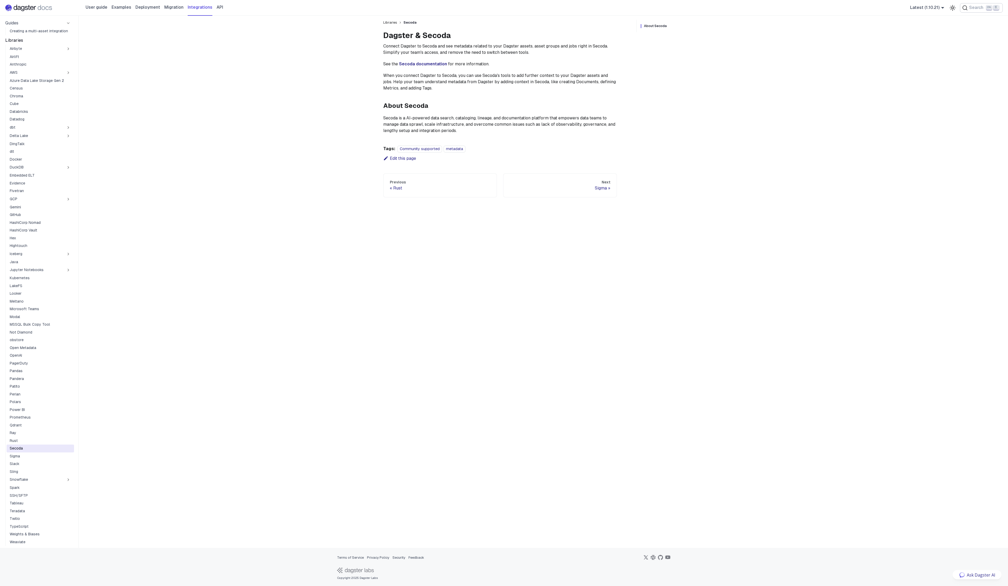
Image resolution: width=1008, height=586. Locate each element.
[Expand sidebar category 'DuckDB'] (68, 167)
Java (14, 262)
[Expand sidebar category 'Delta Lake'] (68, 136)
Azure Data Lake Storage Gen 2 (37, 80)
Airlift (14, 57)
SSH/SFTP (19, 495)
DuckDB (17, 167)
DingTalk (17, 144)
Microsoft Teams (24, 309)
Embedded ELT (22, 175)
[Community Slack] (653, 559)
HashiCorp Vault (23, 230)
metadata (454, 149)
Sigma (15, 456)
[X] (646, 559)
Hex (13, 238)
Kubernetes (20, 278)
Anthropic (18, 64)
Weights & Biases (25, 534)
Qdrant (16, 425)
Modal (15, 317)
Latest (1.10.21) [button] (925, 7)
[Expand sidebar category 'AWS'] (68, 72)
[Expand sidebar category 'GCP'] (68, 199)
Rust (14, 441)
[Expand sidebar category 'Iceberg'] (68, 254)
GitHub (15, 215)
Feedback (416, 557)
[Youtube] (668, 559)
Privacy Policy (378, 557)
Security (398, 557)
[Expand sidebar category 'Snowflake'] (68, 480)
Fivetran (17, 191)
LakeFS (16, 286)
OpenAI (16, 355)
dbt (12, 127)
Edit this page (403, 158)
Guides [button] (11, 22)
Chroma (16, 96)
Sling (14, 471)
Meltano (17, 301)
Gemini (15, 207)
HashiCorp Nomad (25, 222)
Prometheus (20, 417)
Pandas (16, 371)
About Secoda (655, 26)
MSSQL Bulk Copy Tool (30, 324)
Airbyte (16, 48)
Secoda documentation (423, 63)
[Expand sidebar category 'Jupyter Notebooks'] (68, 270)
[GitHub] (660, 559)
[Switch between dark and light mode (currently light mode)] (952, 8)
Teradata (17, 511)
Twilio (15, 518)
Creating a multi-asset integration (39, 31)
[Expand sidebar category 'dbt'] (68, 127)
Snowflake (19, 479)
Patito (15, 386)
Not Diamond (21, 332)
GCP (13, 199)
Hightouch (18, 246)
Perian (15, 394)
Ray (13, 433)
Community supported (420, 149)
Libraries (14, 40)
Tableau (16, 503)
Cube (14, 104)
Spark (15, 487)
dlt (12, 151)
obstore (17, 340)
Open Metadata (23, 348)
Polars (15, 402)
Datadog (17, 119)
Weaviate (17, 542)
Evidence (17, 183)
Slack (14, 464)
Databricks (19, 111)
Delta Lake (19, 136)
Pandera (17, 379)
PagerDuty (19, 363)
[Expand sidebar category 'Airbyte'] (68, 49)
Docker (16, 159)
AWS (14, 72)
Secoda (16, 448)
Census (16, 88)
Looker (16, 293)
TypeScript (19, 526)
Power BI (17, 410)
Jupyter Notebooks (27, 270)
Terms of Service (350, 557)
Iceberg (16, 254)
